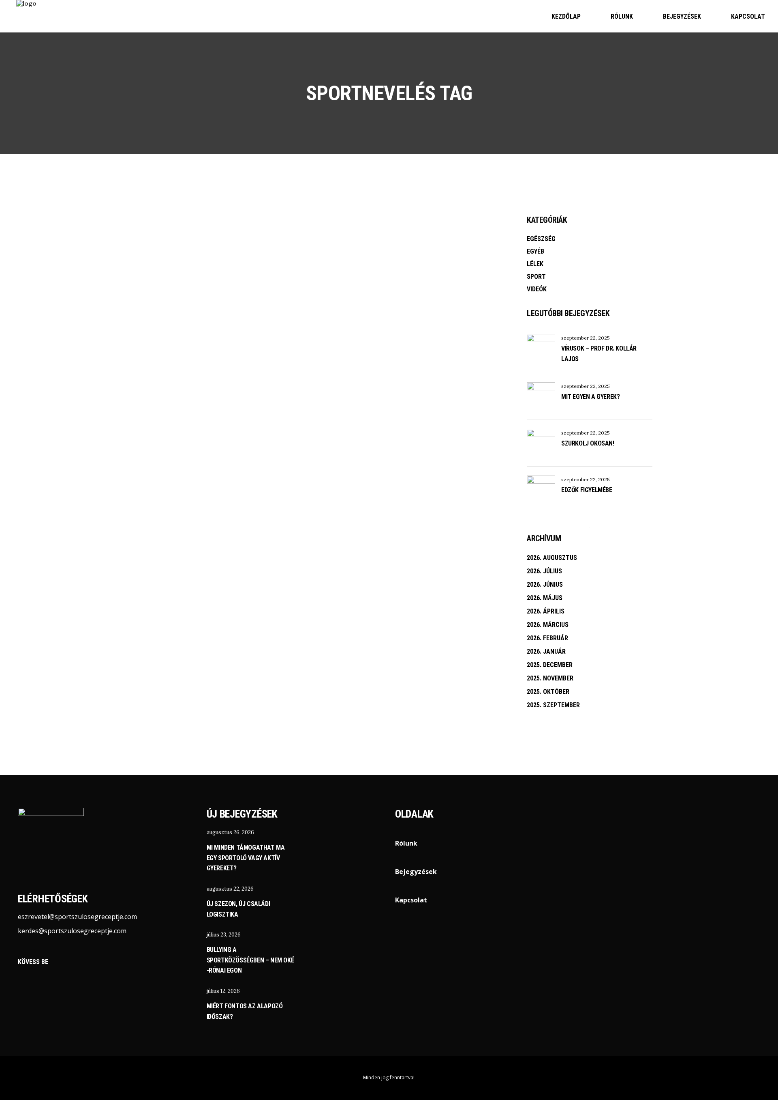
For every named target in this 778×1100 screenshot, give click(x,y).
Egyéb (535, 251)
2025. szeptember (553, 705)
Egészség (541, 239)
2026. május (544, 598)
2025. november (550, 678)
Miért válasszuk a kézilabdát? (165, 372)
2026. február (547, 638)
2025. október (548, 691)
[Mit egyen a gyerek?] (541, 396)
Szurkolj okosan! (587, 443)
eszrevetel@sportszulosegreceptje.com (77, 916)
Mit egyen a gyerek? (590, 396)
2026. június (545, 584)
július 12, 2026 (223, 991)
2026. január (546, 651)
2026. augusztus (552, 558)
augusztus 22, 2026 (230, 888)
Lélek (535, 264)
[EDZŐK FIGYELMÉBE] (541, 490)
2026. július (544, 571)
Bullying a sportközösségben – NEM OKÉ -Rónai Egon (250, 960)
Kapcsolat (411, 899)
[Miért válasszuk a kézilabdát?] (170, 280)
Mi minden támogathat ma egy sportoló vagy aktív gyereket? (246, 858)
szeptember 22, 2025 (585, 338)
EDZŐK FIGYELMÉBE (586, 490)
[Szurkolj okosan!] (541, 443)
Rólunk (406, 843)
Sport (142, 328)
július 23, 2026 (224, 934)
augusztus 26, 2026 (230, 832)
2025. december (550, 665)
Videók (537, 289)
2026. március (548, 625)
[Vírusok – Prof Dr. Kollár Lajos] (541, 348)
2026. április (545, 611)
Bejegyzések (416, 871)
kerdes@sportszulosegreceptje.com (72, 930)
